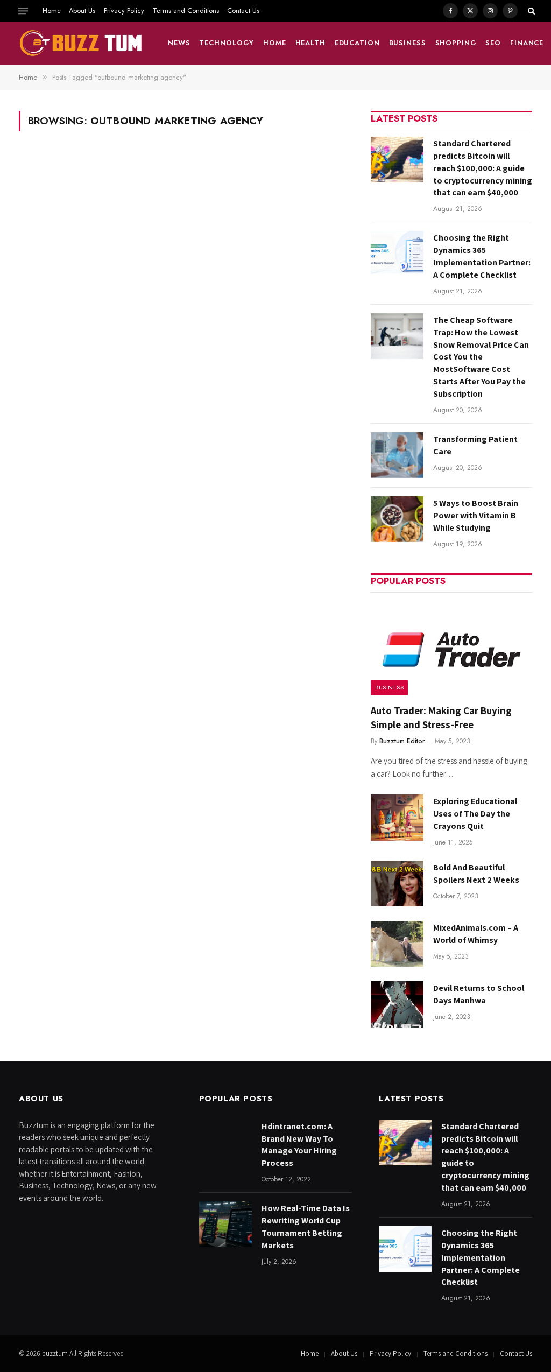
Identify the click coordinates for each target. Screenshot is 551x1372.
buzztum (55, 1353)
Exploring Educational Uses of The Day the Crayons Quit (475, 814)
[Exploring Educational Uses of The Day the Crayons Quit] (397, 817)
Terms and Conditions (186, 10)
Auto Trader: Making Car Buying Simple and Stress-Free (441, 717)
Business (407, 43)
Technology (226, 43)
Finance (526, 43)
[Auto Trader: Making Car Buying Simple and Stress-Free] (451, 647)
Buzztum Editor (402, 741)
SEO (493, 43)
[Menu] (23, 10)
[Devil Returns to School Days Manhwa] (397, 1004)
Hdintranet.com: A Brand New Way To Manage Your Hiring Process (299, 1145)
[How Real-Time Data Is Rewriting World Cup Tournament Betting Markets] (225, 1224)
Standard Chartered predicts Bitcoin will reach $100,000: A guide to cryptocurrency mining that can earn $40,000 (482, 168)
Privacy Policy (124, 10)
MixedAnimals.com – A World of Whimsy (475, 934)
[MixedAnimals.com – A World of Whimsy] (397, 944)
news (179, 43)
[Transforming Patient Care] (397, 455)
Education (357, 43)
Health (310, 43)
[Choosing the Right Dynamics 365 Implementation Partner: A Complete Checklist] (397, 254)
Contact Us (243, 10)
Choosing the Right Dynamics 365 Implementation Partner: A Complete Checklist (482, 256)
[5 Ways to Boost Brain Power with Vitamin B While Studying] (397, 519)
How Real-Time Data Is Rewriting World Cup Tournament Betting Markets (306, 1226)
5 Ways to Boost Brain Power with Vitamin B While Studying (475, 515)
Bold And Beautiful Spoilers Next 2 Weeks (476, 873)
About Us (82, 10)
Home (52, 10)
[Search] (530, 11)
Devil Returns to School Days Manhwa (478, 994)
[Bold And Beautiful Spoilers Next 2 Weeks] (397, 883)
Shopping (456, 43)
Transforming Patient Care (475, 445)
